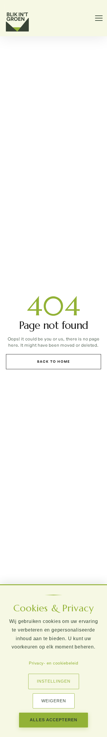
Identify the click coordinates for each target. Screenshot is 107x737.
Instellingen (53, 681)
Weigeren (53, 700)
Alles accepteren (53, 719)
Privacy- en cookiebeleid (53, 663)
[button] (96, 18)
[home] (17, 18)
